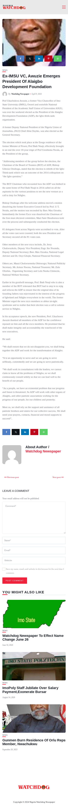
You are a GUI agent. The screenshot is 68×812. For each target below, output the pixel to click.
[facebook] (20, 58)
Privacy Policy (51, 795)
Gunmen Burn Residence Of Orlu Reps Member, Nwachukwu (33, 742)
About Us (13, 795)
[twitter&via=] (30, 58)
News (4, 70)
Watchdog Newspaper (20, 94)
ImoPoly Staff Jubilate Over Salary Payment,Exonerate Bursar (30, 690)
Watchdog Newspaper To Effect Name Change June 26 (33, 637)
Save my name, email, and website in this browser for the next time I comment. (35, 571)
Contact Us (30, 795)
